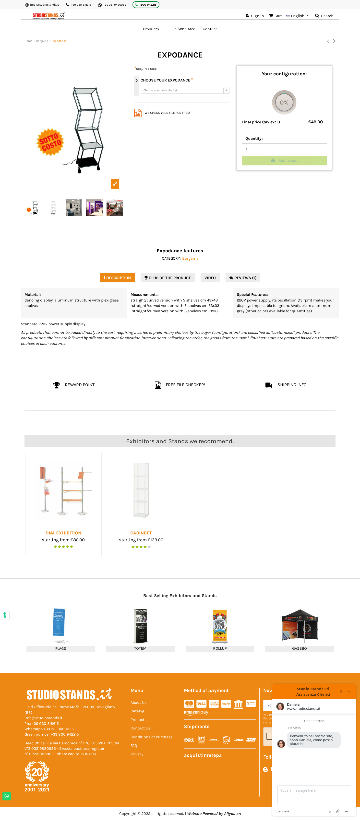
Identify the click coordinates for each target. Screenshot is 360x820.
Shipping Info (291, 384)
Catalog (137, 711)
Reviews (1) (244, 278)
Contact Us (140, 728)
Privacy (137, 754)
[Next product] (334, 40)
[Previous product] (328, 40)
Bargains (190, 258)
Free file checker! (185, 384)
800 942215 (148, 4)
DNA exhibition (63, 533)
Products (138, 719)
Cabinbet (141, 533)
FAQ (134, 745)
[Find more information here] (314, 750)
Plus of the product (169, 278)
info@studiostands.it (44, 4)
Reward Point (79, 384)
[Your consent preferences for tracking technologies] (4, 615)
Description (118, 278)
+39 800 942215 (65, 734)
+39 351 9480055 (114, 4)
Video (210, 278)
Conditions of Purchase (151, 737)
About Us (138, 702)
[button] (153, 29)
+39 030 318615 (81, 4)
